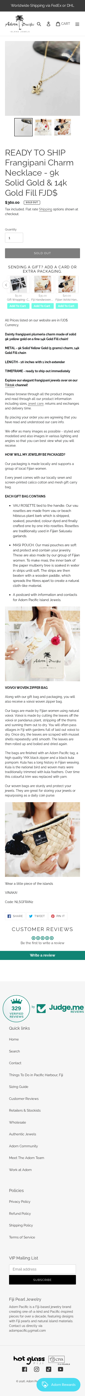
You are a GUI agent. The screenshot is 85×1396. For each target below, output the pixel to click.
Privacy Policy (19, 1202)
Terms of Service (22, 1237)
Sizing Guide (18, 1087)
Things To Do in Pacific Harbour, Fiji (36, 1075)
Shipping (45, 209)
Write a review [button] (42, 955)
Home (14, 1039)
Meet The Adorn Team (26, 1158)
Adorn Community (23, 1146)
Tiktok (10, 385)
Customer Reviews (24, 1099)
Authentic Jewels (22, 1134)
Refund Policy (20, 1214)
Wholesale (17, 1122)
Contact (15, 1063)
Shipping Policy (21, 1225)
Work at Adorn (20, 1170)
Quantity (11, 229)
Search (14, 1051)
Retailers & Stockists (25, 1110)
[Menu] (77, 24)
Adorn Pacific (34, 1381)
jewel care (36, 403)
